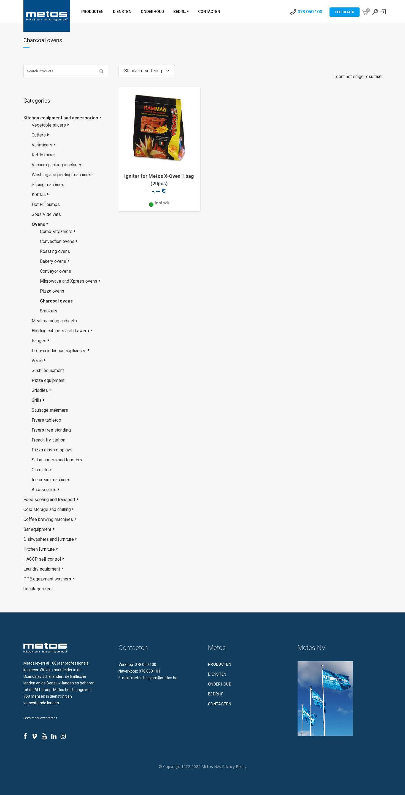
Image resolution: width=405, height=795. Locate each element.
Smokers (48, 311)
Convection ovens (57, 241)
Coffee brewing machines (48, 519)
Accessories (44, 489)
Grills (37, 400)
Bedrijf (215, 694)
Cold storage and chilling (47, 509)
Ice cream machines (51, 479)
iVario (37, 360)
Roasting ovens (55, 251)
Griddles (40, 390)
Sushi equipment (48, 370)
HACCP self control (42, 559)
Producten (219, 664)
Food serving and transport (49, 499)
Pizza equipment (48, 380)
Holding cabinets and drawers (60, 330)
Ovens (38, 224)
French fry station (48, 440)
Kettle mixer (43, 154)
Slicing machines (48, 184)
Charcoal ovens (56, 301)
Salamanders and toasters (57, 459)
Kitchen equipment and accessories (60, 118)
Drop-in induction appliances (59, 350)
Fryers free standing (51, 430)
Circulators (42, 469)
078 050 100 (310, 11)
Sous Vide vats (46, 214)
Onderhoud (219, 684)
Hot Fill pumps (46, 204)
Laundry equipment (41, 569)
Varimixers (42, 145)
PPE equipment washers (47, 579)
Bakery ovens (53, 261)
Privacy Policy (234, 766)
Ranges (39, 340)
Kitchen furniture (39, 549)
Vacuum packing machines (57, 164)
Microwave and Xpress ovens (68, 281)
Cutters (39, 135)
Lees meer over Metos (40, 718)
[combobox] (146, 71)
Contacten (219, 704)
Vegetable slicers (49, 125)
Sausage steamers (50, 410)
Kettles (39, 194)
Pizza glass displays (52, 450)
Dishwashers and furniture (48, 539)
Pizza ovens (52, 291)
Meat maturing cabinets (54, 320)
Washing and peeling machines (61, 174)
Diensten (217, 674)
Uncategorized (37, 588)
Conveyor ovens (55, 271)
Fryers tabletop (46, 420)
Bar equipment (37, 529)
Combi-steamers (56, 231)
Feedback (344, 12)
